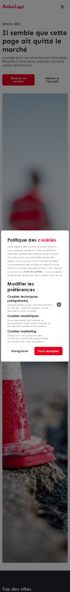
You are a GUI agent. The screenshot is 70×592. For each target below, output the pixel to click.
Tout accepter (48, 351)
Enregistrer (20, 351)
